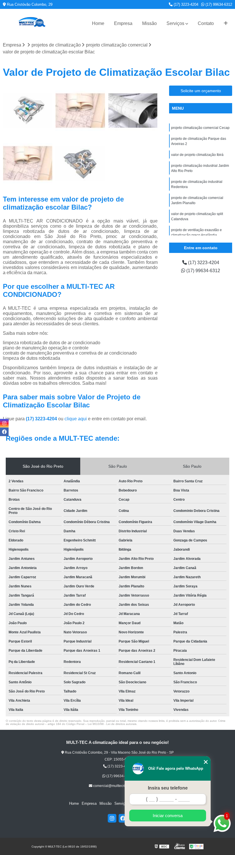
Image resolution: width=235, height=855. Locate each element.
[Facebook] (123, 818)
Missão (149, 23)
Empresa (123, 23)
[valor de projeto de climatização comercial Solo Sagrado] (133, 110)
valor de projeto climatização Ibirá (197, 155)
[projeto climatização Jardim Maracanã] (27, 163)
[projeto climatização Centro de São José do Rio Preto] (80, 110)
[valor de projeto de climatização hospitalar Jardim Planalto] (27, 110)
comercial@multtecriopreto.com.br (119, 786)
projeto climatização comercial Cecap (200, 128)
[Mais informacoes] (225, 23)
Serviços (175, 23)
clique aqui (75, 418)
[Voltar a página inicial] (31, 23)
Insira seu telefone (168, 788)
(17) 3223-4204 (185, 4)
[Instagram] (112, 818)
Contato (206, 23)
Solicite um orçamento (201, 90)
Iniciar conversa (168, 815)
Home (98, 23)
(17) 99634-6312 (218, 4)
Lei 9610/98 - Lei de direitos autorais (112, 724)
